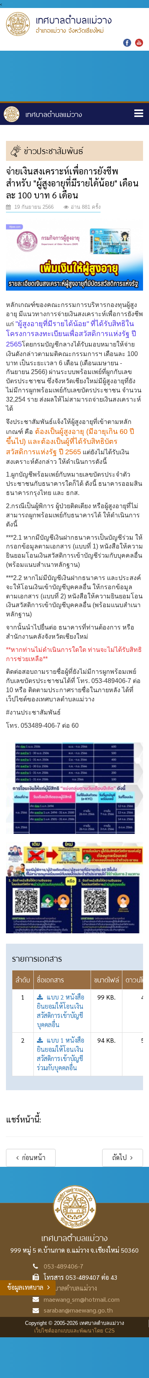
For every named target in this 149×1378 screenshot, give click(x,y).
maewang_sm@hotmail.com (82, 1299)
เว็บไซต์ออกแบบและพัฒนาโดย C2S (74, 1331)
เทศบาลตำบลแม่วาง (70, 1288)
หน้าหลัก (43, 114)
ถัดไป (120, 1157)
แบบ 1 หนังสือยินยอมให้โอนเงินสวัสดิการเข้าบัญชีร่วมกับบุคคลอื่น (60, 1054)
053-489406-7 (63, 1266)
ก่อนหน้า (33, 1157)
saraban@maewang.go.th (78, 1310)
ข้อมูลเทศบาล (25, 1287)
